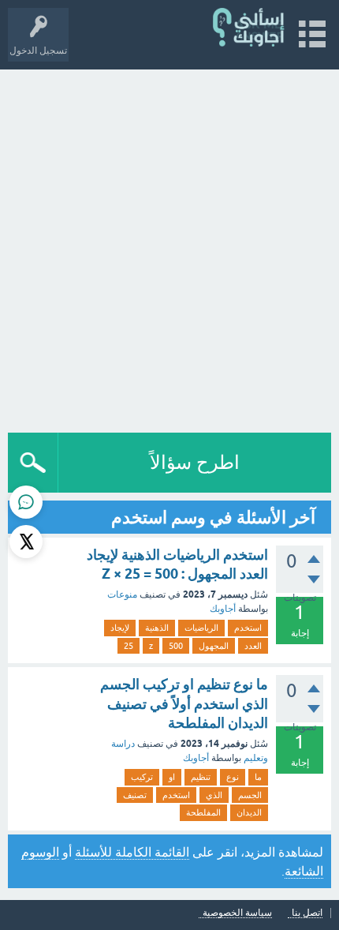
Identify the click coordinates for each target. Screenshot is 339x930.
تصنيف (135, 795)
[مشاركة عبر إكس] (26, 541)
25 (128, 646)
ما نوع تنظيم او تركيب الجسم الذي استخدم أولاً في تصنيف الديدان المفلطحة (184, 703)
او (172, 777)
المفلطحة (203, 812)
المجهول (214, 646)
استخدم (248, 627)
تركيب (142, 777)
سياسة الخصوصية (237, 913)
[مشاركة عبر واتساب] (26, 502)
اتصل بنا (307, 913)
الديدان (249, 812)
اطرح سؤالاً (195, 462)
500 (176, 646)
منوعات (122, 594)
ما (258, 777)
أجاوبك (223, 608)
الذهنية (157, 627)
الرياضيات (201, 627)
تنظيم (200, 777)
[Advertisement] (169, 247)
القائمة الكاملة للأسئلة (132, 852)
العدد (253, 646)
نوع (232, 777)
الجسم (250, 795)
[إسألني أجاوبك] (249, 27)
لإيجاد (119, 627)
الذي (214, 795)
